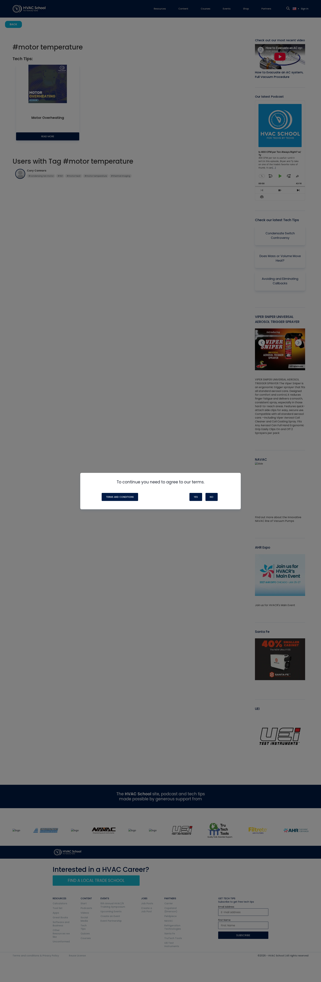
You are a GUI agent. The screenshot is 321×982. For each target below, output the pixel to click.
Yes (196, 497)
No (211, 497)
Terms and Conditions (120, 497)
